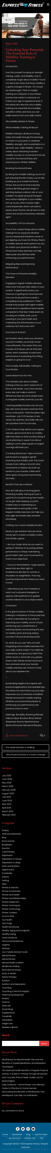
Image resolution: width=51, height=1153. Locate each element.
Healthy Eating (9, 934)
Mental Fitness (8, 955)
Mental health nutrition (13, 962)
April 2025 (6, 807)
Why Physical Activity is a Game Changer (25, 754)
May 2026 (6, 782)
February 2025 (9, 814)
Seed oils (6, 1005)
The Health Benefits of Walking (20, 747)
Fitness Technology (11, 909)
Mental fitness (8, 959)
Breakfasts (7, 844)
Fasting (5, 880)
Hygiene (6, 944)
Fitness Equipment (10, 901)
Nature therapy (9, 977)
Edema (5, 876)
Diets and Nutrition (11, 866)
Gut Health (7, 919)
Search (5, 1035)
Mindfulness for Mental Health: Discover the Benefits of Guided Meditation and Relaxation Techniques (24, 1063)
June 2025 (7, 800)
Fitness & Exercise (10, 887)
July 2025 (6, 797)
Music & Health (9, 973)
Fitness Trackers (9, 912)
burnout (6, 848)
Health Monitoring (10, 926)
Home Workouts (9, 937)
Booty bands (8, 841)
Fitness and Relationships (14, 898)
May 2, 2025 (11, 43)
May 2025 (6, 804)
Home (5, 1134)
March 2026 (7, 786)
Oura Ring (6, 987)
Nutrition (6, 980)
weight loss (7, 1023)
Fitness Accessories (11, 891)
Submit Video (41, 1134)
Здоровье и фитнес (10, 1027)
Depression (7, 855)
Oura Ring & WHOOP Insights (15, 991)
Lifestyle (6, 948)
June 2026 (7, 779)
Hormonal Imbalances (12, 941)
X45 (41, 1138)
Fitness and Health (11, 894)
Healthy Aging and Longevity (16, 930)
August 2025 (8, 793)
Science (6, 1002)
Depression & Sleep (11, 862)
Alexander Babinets (18, 735)
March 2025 (7, 811)
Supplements (8, 1012)
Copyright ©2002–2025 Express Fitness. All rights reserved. (25, 1145)
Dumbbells (7, 873)
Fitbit (4, 884)
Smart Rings (7, 1009)
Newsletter (17, 1134)
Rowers (5, 998)
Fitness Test (30, 1138)
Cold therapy (8, 851)
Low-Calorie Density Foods (14, 952)
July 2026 (6, 775)
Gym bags (7, 923)
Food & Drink (8, 916)
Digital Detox (8, 869)
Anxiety (5, 830)
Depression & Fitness (12, 859)
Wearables (7, 1019)
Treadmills (7, 1016)
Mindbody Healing (10, 966)
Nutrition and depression (14, 984)
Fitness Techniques (11, 905)
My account (15, 1138)
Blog (4, 837)
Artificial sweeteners (11, 833)
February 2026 (9, 789)
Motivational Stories (11, 969)
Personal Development (13, 994)
